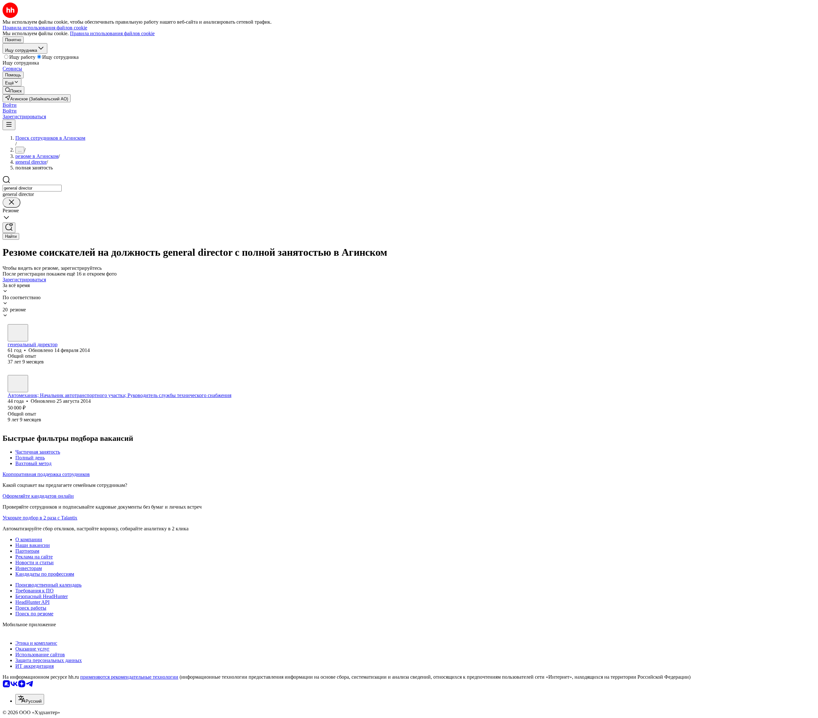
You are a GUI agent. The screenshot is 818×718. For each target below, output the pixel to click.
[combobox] (32, 188)
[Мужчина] (18, 332)
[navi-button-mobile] (9, 125)
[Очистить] (11, 202)
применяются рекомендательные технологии (129, 677)
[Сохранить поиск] (9, 227)
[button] (10, 105)
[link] (13, 90)
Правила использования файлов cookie (112, 33)
